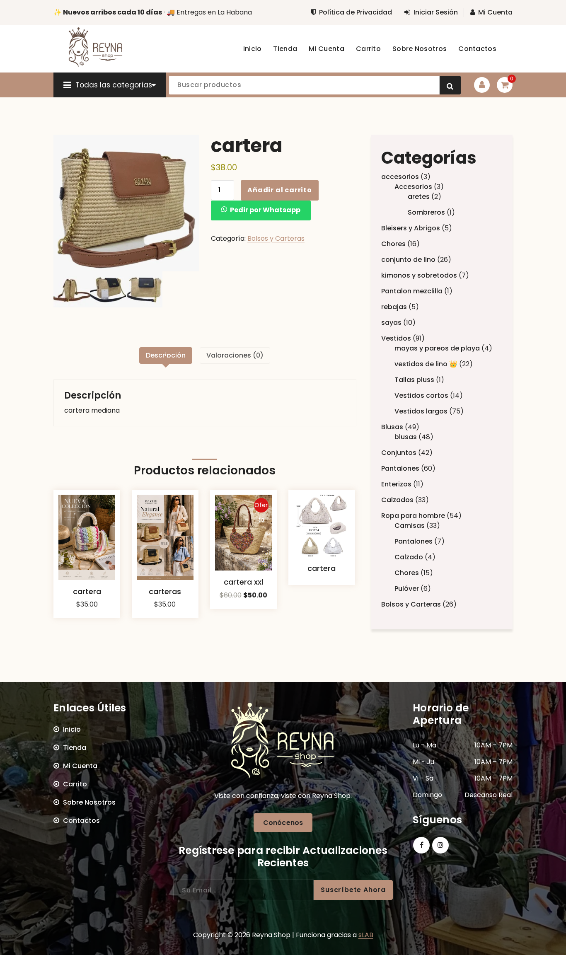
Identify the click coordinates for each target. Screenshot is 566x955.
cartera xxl (243, 582)
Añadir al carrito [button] (86, 623)
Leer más (321, 596)
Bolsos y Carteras (276, 238)
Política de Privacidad (355, 12)
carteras (165, 591)
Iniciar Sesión (436, 12)
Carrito (75, 784)
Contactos (81, 820)
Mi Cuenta (495, 12)
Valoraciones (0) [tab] (235, 355)
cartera (87, 591)
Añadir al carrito (279, 190)
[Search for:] (243, 890)
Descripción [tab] (166, 355)
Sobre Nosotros (89, 802)
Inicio (72, 729)
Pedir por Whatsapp (265, 210)
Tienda (74, 747)
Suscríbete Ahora (353, 890)
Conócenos (283, 822)
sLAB (365, 935)
